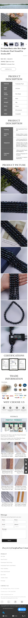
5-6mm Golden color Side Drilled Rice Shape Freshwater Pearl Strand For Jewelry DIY (13, 438)
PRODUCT (9, 7)
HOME (3, 7)
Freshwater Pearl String (19, 7)
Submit (9, 540)
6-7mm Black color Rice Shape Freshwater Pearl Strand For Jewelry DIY (13, 435)
